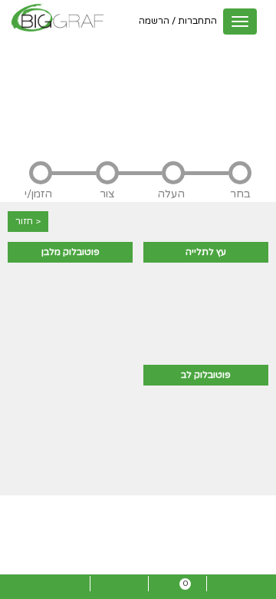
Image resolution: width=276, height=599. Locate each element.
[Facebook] (119, 588)
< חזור (28, 221)
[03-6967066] (235, 588)
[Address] (60, 588)
